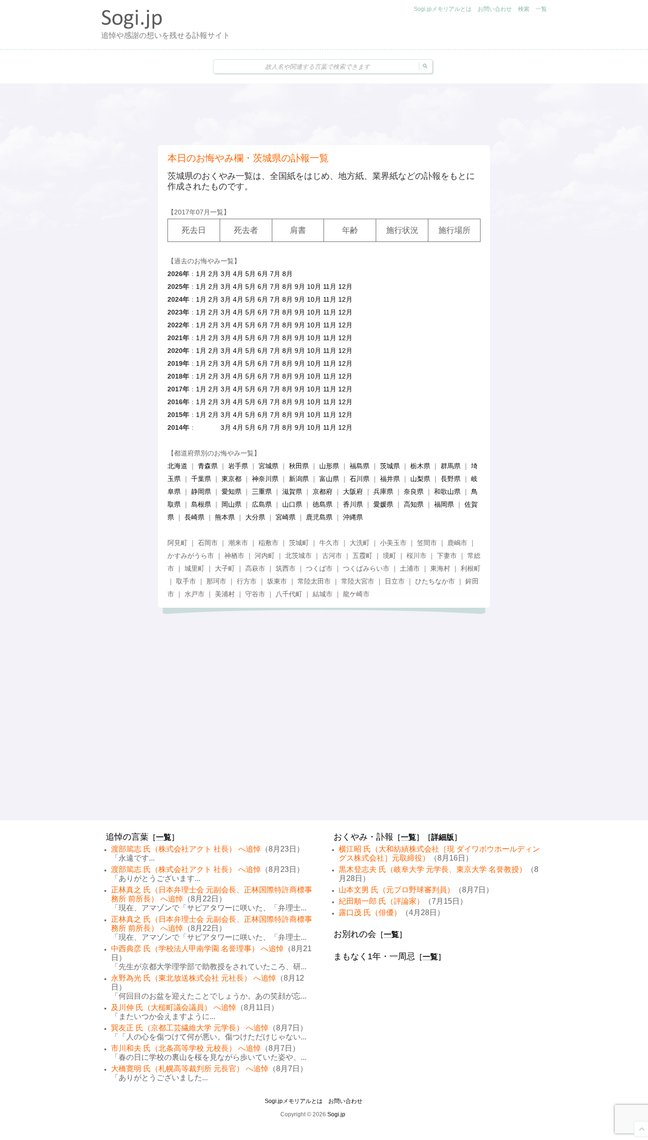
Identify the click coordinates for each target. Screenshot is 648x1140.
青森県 (208, 466)
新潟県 (299, 478)
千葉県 (201, 478)
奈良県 (414, 491)
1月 (201, 274)
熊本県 (225, 517)
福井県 (390, 478)
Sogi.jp (336, 1114)
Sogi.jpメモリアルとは (443, 9)
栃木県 (420, 466)
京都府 (323, 491)
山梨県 (420, 478)
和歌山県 (447, 491)
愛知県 (231, 491)
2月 (213, 274)
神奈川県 (265, 478)
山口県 (292, 504)
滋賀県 (292, 491)
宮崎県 (286, 517)
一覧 (541, 9)
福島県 (360, 466)
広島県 (262, 504)
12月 (345, 286)
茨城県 (390, 466)
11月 (329, 286)
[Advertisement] (324, 114)
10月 (314, 286)
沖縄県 (353, 517)
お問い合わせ (495, 9)
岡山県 (231, 504)
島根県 (201, 504)
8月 (287, 274)
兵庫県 (383, 491)
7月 (275, 274)
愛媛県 (383, 504)
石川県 (360, 478)
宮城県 (268, 466)
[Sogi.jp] (132, 26)
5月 (250, 274)
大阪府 (353, 491)
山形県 (329, 466)
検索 (523, 9)
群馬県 (451, 466)
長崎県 (194, 517)
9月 (300, 286)
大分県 (255, 517)
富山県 (329, 478)
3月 (226, 274)
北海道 (177, 466)
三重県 (262, 491)
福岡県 (444, 504)
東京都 (231, 478)
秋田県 (299, 466)
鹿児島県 (319, 517)
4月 (238, 274)
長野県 (451, 478)
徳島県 (323, 504)
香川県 (353, 504)
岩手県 (238, 466)
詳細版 (442, 837)
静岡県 (201, 491)
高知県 (414, 504)
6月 (263, 274)
